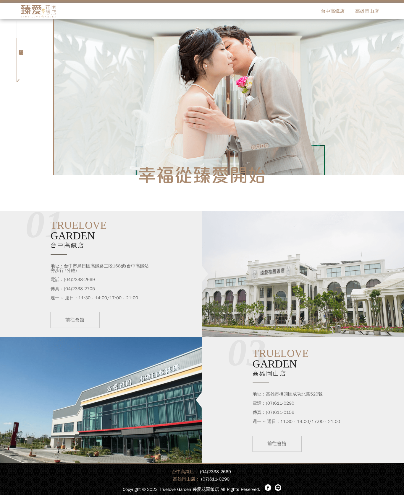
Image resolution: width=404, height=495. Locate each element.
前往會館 (74, 320)
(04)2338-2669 (215, 471)
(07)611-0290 (215, 479)
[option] (202, 115)
